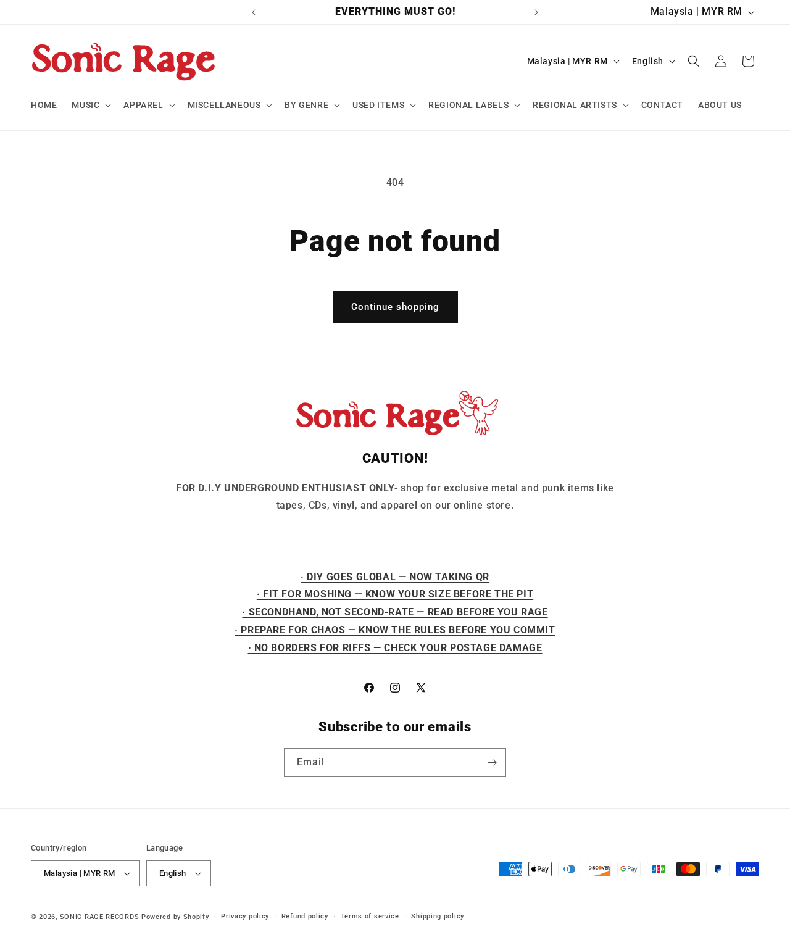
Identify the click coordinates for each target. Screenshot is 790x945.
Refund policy (304, 916)
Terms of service (370, 916)
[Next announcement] (536, 12)
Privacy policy (245, 916)
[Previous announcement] (253, 12)
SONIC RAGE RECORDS (99, 917)
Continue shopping (395, 306)
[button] (90, 105)
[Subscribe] (491, 762)
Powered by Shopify (175, 917)
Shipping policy (437, 916)
